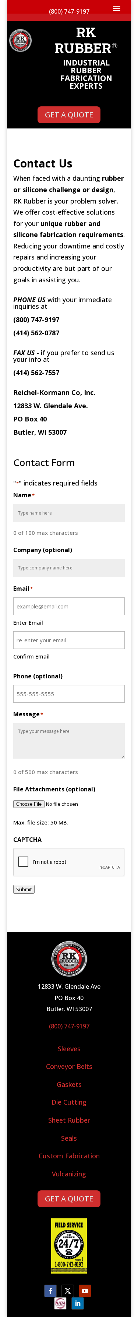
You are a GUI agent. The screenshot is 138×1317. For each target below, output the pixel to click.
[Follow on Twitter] (67, 1291)
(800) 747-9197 (69, 1026)
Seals (69, 1138)
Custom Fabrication (69, 1155)
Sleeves (69, 1048)
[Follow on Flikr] (60, 1303)
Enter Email (28, 622)
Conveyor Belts (69, 1066)
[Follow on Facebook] (50, 1291)
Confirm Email (31, 656)
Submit (24, 889)
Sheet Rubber (69, 1120)
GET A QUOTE (69, 115)
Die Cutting (69, 1102)
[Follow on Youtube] (85, 1291)
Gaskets (69, 1084)
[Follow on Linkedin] (77, 1303)
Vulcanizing (69, 1173)
